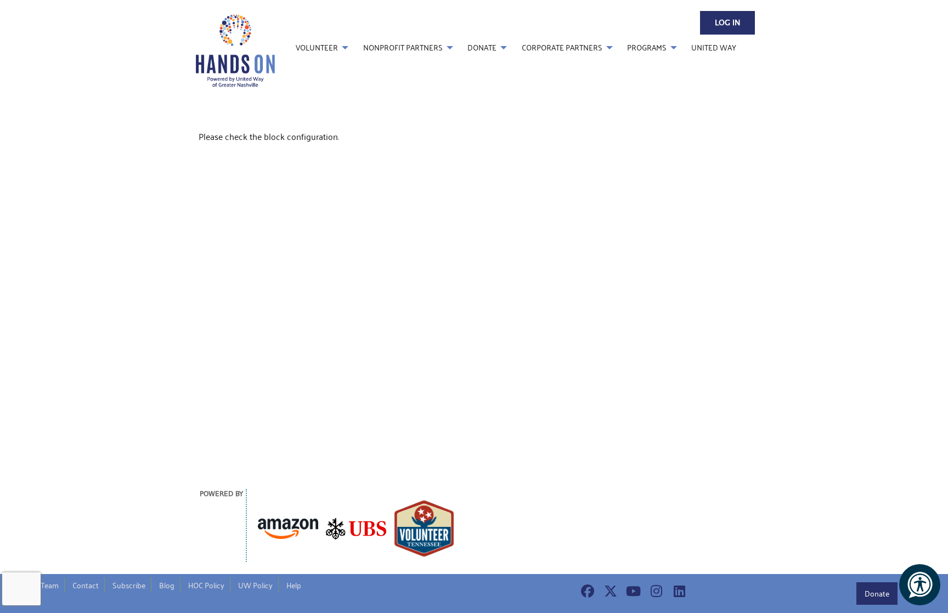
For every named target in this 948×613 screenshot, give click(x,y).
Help (293, 585)
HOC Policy (206, 585)
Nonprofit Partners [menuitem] (403, 47)
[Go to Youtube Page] (632, 591)
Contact (85, 585)
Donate (877, 593)
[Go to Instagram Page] (655, 591)
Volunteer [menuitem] (317, 47)
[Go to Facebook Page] (586, 591)
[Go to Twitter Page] (609, 591)
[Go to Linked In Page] (678, 591)
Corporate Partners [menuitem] (562, 47)
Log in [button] (727, 23)
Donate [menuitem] (481, 47)
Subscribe (128, 585)
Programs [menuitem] (647, 47)
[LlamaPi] (235, 50)
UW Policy (255, 585)
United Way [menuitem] (713, 47)
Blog (166, 585)
